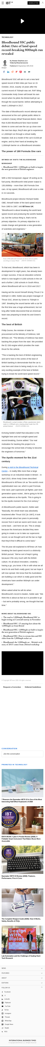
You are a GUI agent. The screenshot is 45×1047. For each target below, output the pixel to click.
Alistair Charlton (18, 61)
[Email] (25, 72)
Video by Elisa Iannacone (19, 63)
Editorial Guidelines (33, 687)
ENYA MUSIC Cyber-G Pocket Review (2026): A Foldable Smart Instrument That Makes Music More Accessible (21, 839)
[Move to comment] (29, 72)
